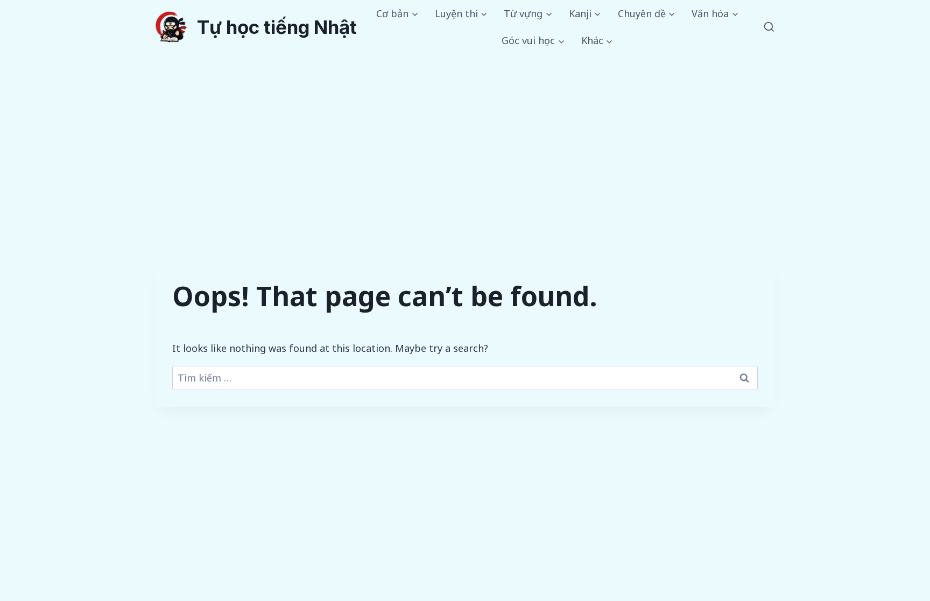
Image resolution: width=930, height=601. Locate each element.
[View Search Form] (769, 27)
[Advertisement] (465, 135)
